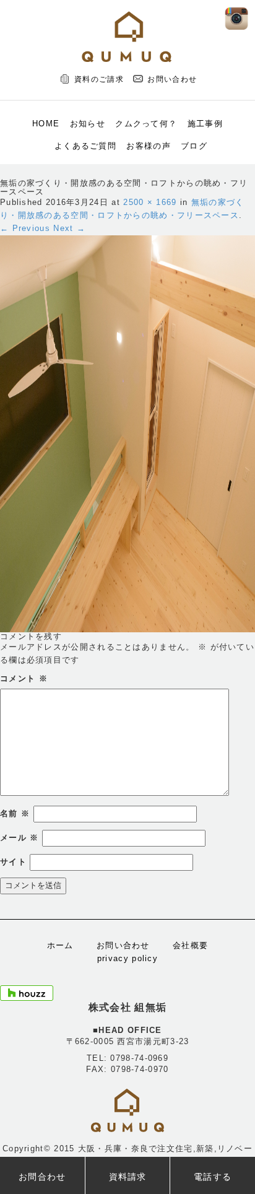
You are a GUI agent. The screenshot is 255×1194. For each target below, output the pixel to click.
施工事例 (205, 123)
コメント (24, 678)
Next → (69, 228)
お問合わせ (42, 1177)
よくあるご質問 (85, 145)
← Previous (25, 228)
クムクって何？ (146, 123)
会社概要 (190, 945)
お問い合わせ (172, 79)
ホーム (60, 945)
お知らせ (87, 123)
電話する (212, 1177)
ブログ (194, 145)
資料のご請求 (99, 79)
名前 (15, 813)
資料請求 (128, 1177)
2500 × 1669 (149, 202)
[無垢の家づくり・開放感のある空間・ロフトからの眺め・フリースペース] (127, 433)
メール (19, 837)
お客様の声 (148, 145)
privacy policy (127, 958)
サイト (13, 861)
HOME (45, 123)
